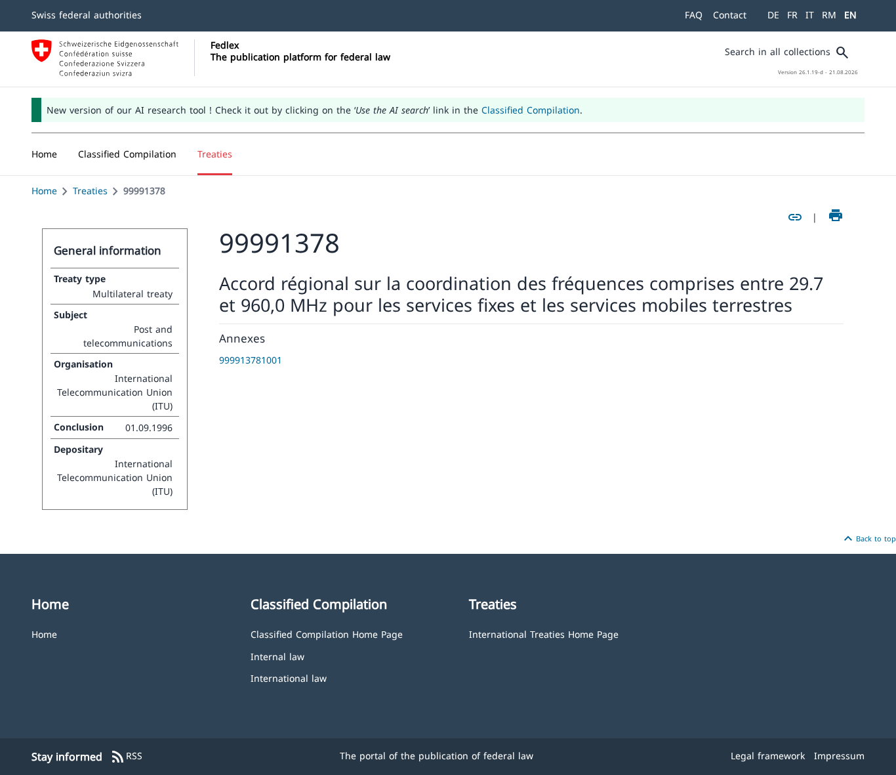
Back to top (868, 539)
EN (850, 15)
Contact (729, 15)
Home (44, 190)
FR (792, 15)
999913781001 (250, 360)
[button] (127, 154)
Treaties (90, 190)
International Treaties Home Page (544, 633)
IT (809, 15)
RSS (126, 757)
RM (829, 15)
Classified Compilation (530, 110)
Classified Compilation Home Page (327, 633)
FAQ (694, 15)
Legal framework (768, 755)
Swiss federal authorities (86, 15)
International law (289, 677)
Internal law (277, 655)
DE (773, 15)
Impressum (839, 755)
